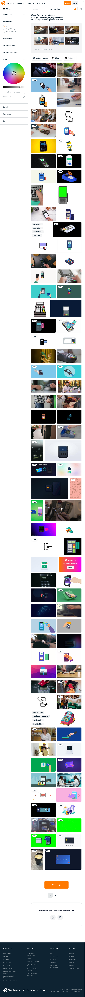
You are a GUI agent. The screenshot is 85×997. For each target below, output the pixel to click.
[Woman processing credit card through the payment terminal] (43, 734)
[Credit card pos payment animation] (43, 326)
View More (72, 41)
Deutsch (71, 962)
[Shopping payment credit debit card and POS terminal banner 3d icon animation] (68, 795)
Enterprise (7, 962)
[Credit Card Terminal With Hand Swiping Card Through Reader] (43, 70)
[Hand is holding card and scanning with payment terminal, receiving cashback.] (69, 656)
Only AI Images (11, 29)
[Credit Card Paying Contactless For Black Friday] (43, 686)
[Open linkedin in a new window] (31, 990)
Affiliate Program (33, 961)
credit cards (37, 232)
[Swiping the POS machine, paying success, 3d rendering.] (43, 161)
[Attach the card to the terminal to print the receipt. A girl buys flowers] (69, 401)
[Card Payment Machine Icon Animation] (69, 291)
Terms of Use (55, 991)
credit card (37, 224)
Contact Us (54, 956)
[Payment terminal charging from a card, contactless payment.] (43, 115)
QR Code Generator (10, 981)
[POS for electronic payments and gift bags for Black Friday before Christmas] (43, 261)
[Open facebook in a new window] (24, 990)
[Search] (75, 9)
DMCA (29, 958)
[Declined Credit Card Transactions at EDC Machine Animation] (43, 291)
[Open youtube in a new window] (44, 990)
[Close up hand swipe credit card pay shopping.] (69, 432)
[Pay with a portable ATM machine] (67, 229)
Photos (19, 3)
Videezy (6, 959)
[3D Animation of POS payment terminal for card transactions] (43, 417)
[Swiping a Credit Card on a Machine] (69, 356)
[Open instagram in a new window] (27, 990)
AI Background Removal (8, 977)
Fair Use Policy (75, 991)
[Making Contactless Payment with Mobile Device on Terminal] (69, 326)
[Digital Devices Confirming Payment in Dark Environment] (43, 595)
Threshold (7, 97)
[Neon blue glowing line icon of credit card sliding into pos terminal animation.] (69, 417)
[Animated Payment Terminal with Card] (69, 115)
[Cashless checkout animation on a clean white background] (43, 795)
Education (6, 965)
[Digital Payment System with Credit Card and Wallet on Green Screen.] (43, 840)
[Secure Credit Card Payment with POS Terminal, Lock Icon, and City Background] (43, 780)
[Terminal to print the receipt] (43, 641)
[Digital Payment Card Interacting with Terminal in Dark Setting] (43, 469)
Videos (29, 3)
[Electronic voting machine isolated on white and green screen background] (69, 341)
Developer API (8, 968)
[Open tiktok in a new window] (37, 990)
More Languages (74, 968)
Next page (56, 885)
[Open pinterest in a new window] (34, 990)
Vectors (9, 3)
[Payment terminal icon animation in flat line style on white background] (43, 341)
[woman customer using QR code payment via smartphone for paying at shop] (43, 130)
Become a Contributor (54, 966)
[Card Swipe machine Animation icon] (43, 176)
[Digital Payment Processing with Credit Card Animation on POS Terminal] (44, 564)
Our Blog (53, 962)
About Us (53, 959)
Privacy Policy (65, 991)
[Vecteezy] (3, 3)
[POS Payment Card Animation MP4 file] (69, 261)
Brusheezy (7, 953)
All (6, 26)
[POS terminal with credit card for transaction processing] (43, 580)
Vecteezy (6, 956)
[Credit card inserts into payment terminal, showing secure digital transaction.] (49, 488)
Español (71, 956)
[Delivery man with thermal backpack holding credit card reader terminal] (43, 749)
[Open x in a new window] (41, 990)
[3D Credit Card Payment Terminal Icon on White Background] (69, 529)
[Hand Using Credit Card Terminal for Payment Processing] (69, 595)
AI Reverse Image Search (9, 972)
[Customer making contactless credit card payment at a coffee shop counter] (69, 671)
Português (72, 959)
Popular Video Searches (32, 974)
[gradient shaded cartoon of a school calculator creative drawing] (40, 308)
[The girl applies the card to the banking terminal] (69, 610)
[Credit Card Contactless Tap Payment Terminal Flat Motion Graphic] (37, 510)
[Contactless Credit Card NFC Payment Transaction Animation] (69, 765)
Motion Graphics (42, 58)
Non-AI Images (11, 32)
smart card (37, 228)
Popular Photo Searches (32, 970)
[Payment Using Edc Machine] (69, 246)
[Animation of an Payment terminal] (69, 214)
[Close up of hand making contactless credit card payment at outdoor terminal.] (43, 432)
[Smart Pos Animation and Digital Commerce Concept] (69, 749)
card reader (37, 720)
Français (71, 965)
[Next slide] (78, 58)
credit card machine (40, 716)
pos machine (37, 724)
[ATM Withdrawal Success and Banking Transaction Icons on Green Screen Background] (69, 825)
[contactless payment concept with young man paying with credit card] (43, 214)
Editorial (40, 3)
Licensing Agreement (31, 954)
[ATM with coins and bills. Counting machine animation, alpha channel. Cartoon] (67, 718)
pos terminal (38, 712)
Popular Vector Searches (32, 965)
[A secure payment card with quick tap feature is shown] (69, 840)
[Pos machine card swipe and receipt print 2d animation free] (69, 371)
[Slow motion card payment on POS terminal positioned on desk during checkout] (69, 100)
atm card (36, 236)
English (71, 953)
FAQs (52, 953)
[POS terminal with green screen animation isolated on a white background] (63, 195)
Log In (75, 3)
